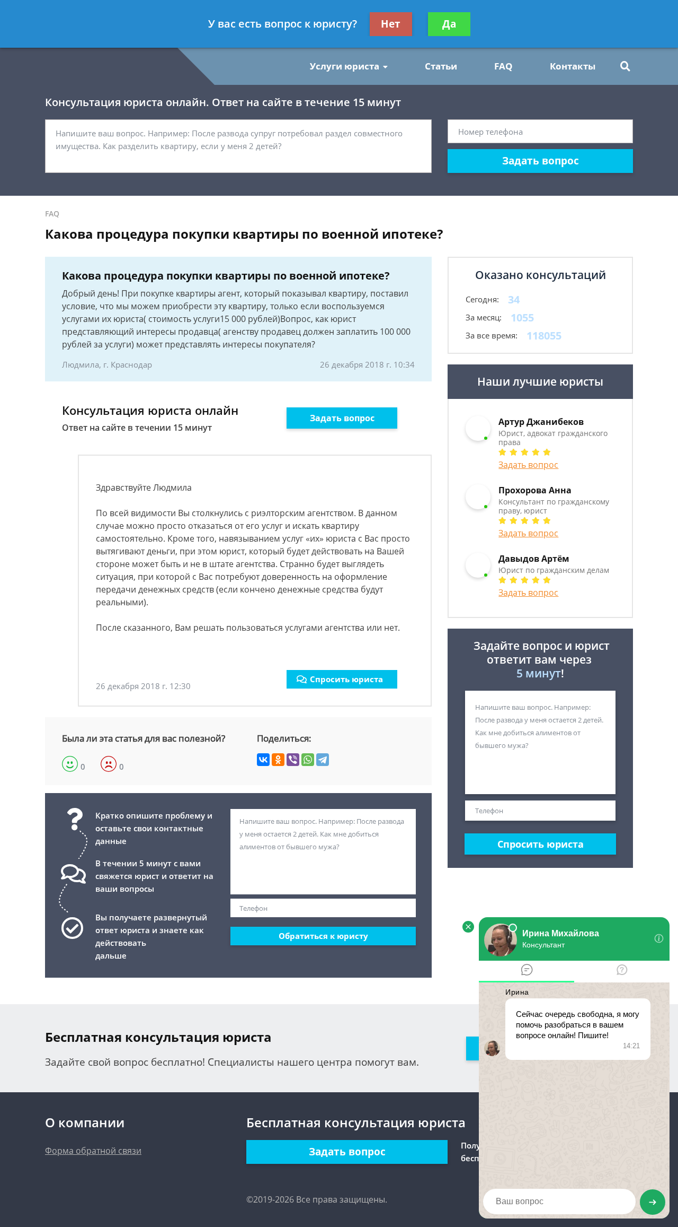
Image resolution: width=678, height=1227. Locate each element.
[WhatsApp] (307, 759)
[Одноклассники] (278, 759)
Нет (390, 24)
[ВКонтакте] (263, 759)
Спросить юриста (346, 679)
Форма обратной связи (93, 1150)
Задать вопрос (540, 161)
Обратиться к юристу (323, 935)
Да (449, 24)
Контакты (572, 66)
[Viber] (293, 759)
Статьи (441, 66)
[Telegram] (322, 759)
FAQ (503, 66)
